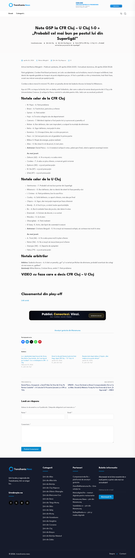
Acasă (10, 13)
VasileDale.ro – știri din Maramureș (82, 507)
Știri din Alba (48, 477)
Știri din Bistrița (49, 484)
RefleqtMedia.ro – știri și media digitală (82, 514)
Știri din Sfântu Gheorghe (53, 492)
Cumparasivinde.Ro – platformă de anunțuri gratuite (81, 479)
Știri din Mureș (48, 514)
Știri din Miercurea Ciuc (52, 495)
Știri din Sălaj (48, 510)
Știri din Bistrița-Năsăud (52, 536)
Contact (122, 554)
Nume (23, 413)
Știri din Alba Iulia (50, 480)
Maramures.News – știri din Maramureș (83, 500)
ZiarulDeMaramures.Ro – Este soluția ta (84, 487)
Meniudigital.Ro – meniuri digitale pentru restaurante (83, 494)
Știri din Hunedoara (50, 517)
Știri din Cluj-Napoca (59, 60)
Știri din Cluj (47, 528)
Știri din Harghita (49, 521)
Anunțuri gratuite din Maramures (67, 330)
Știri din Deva (48, 499)
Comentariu (26, 424)
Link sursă (25, 300)
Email (70, 413)
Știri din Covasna (49, 525)
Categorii (20, 13)
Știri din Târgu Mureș (51, 503)
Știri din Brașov (49, 532)
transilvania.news (23, 554)
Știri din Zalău (48, 540)
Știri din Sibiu (48, 506)
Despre (112, 554)
